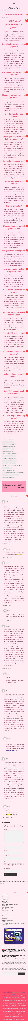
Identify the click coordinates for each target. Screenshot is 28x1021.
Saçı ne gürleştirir (20, 472)
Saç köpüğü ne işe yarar (18, 465)
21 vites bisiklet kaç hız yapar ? (7, 910)
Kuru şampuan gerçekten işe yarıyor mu (10, 460)
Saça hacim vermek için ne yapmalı (9, 472)
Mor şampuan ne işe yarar (7, 465)
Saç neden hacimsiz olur (7, 467)
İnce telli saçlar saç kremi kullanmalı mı (9, 453)
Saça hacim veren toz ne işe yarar (9, 470)
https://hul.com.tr (24, 881)
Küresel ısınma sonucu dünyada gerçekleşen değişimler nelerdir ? (13, 923)
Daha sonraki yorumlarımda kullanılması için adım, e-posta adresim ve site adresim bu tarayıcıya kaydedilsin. (14, 864)
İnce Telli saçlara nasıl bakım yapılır (9, 456)
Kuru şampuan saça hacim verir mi (9, 463)
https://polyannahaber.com (6, 881)
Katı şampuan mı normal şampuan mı (9, 458)
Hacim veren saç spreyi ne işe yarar (9, 444)
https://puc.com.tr (16, 881)
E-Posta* (6, 850)
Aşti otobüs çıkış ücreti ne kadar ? (8, 913)
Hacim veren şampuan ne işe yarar (9, 446)
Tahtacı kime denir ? (5, 901)
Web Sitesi (6, 855)
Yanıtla (9, 543)
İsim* (5, 844)
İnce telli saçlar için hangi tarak (8, 448)
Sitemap (2, 883)
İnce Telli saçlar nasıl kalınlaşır (8, 451)
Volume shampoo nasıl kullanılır (8, 477)
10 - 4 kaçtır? (7, 868)
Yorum (5, 829)
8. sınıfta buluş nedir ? (6, 898)
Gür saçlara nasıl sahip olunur (8, 441)
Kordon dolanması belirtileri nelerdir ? (8, 917)
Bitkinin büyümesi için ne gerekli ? (8, 907)
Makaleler (10, 439)
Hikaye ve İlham (14, 8)
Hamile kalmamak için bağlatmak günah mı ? (10, 904)
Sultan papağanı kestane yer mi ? (8, 920)
